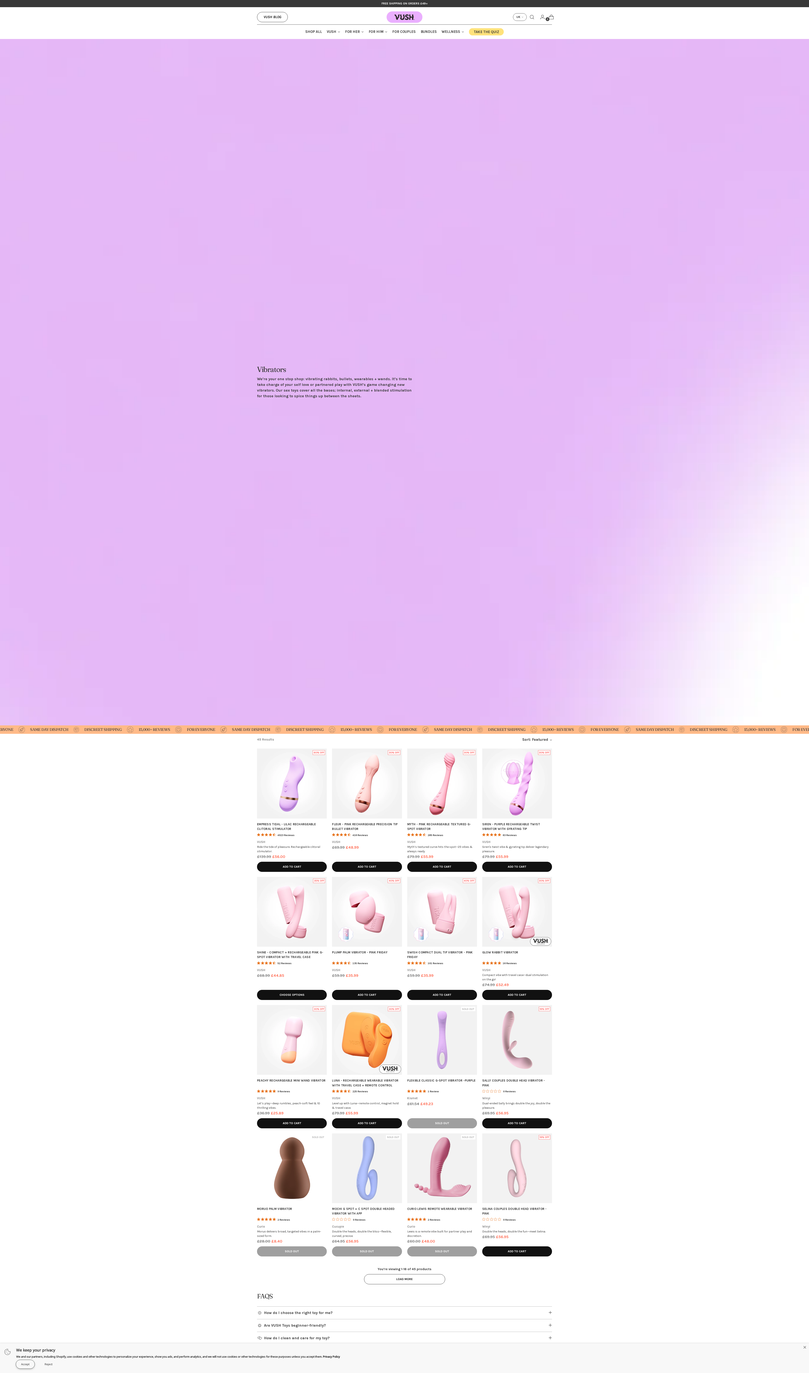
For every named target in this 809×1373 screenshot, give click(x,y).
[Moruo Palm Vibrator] (292, 1168)
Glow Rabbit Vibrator (500, 952)
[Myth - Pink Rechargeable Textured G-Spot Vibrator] (442, 783)
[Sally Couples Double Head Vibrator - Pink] (517, 1040)
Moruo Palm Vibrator (274, 1209)
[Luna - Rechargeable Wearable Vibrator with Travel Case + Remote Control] (367, 1040)
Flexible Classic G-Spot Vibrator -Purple (441, 1080)
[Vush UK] (404, 17)
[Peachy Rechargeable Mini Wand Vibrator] (292, 1040)
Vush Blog (272, 17)
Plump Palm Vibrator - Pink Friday (359, 952)
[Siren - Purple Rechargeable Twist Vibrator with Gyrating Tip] (517, 783)
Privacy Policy (331, 1356)
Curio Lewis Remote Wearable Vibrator (439, 1209)
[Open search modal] (532, 17)
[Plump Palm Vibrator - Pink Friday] (367, 912)
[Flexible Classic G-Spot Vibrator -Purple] (442, 1040)
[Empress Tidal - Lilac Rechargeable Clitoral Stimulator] (292, 783)
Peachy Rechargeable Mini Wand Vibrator (291, 1080)
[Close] (805, 1347)
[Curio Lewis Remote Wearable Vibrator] (442, 1168)
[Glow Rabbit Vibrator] (517, 912)
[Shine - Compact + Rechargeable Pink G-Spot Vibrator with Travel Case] (292, 912)
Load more (404, 1279)
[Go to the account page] (541, 17)
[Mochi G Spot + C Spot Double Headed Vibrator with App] (367, 1168)
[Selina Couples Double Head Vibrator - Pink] (517, 1168)
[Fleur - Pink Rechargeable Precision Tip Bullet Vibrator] (367, 783)
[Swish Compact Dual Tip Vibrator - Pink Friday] (442, 912)
